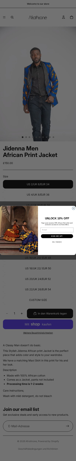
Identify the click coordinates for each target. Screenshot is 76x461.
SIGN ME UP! (57, 236)
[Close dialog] (73, 208)
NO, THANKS (57, 242)
